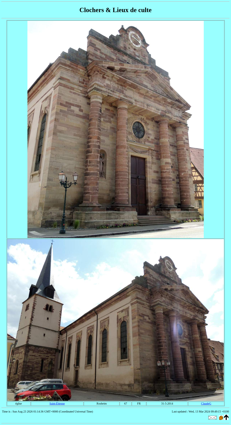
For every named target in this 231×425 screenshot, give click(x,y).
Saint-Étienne (57, 403)
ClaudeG (206, 403)
